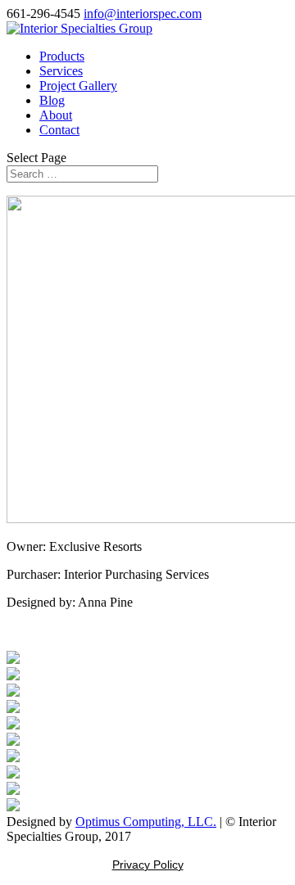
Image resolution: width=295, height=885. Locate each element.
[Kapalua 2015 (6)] (13, 725)
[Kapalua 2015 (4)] (13, 692)
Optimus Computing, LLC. (145, 822)
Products (61, 56)
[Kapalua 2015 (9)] (13, 774)
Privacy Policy (148, 864)
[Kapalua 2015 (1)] (13, 659)
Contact (59, 130)
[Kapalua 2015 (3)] (13, 676)
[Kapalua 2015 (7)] (13, 741)
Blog (52, 100)
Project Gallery (78, 86)
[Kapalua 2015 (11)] (13, 807)
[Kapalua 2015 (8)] (13, 758)
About (55, 115)
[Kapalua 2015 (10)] (13, 790)
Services (61, 71)
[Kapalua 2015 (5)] (13, 709)
